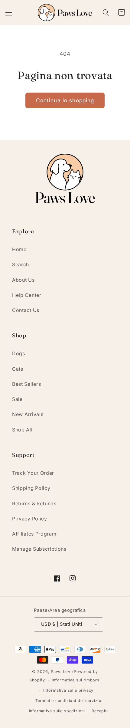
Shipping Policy (31, 488)
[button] (8, 12)
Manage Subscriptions (39, 549)
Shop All (22, 430)
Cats (17, 369)
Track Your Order (33, 473)
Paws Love (62, 671)
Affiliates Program (34, 534)
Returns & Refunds (34, 503)
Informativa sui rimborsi (76, 680)
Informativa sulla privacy (68, 690)
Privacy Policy (29, 519)
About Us (23, 280)
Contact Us (25, 310)
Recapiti (100, 711)
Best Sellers (26, 384)
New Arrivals (27, 414)
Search (20, 264)
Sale (17, 399)
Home (19, 249)
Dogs (18, 353)
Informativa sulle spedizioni (57, 711)
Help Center (26, 295)
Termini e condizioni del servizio (68, 700)
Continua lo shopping (65, 100)
